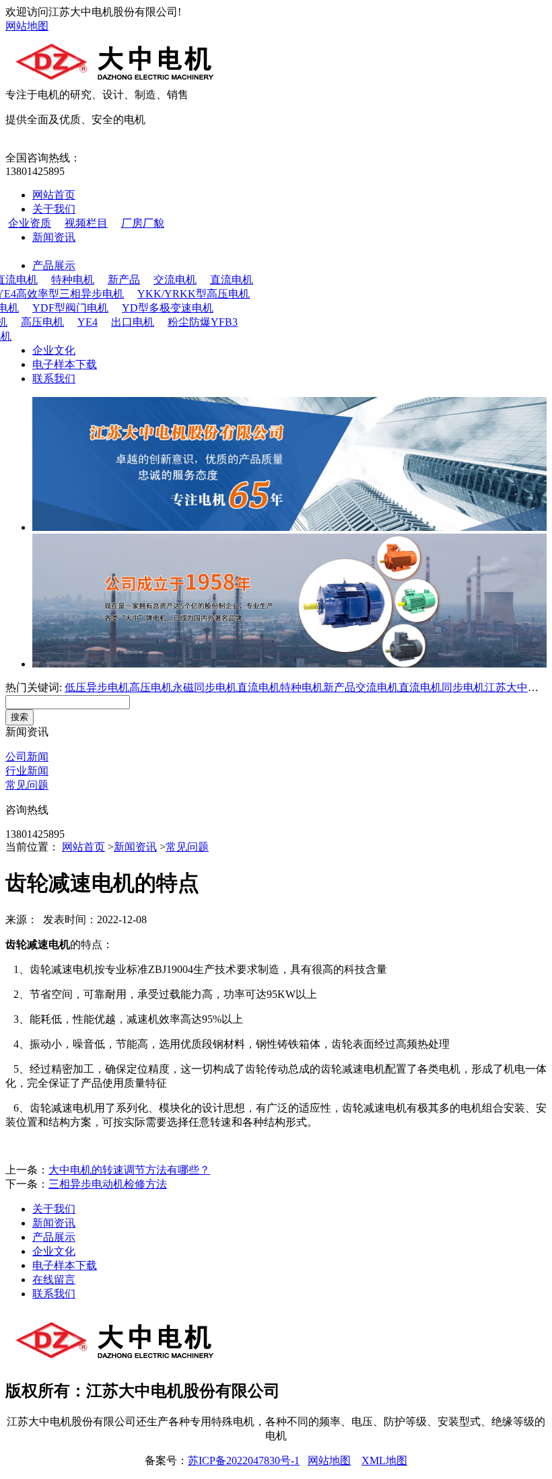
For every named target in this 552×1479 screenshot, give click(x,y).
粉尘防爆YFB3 (203, 322)
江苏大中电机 (517, 687)
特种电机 (72, 279)
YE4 (87, 322)
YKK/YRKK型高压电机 (193, 293)
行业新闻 (26, 771)
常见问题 (26, 785)
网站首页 (53, 195)
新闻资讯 (53, 237)
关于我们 (53, 209)
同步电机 (463, 687)
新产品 (124, 279)
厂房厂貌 (142, 223)
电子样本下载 (64, 364)
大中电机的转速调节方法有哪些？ (129, 1170)
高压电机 (42, 322)
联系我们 (53, 378)
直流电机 (231, 279)
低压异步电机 (97, 687)
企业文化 (53, 350)
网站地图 (26, 26)
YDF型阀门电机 (70, 308)
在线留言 (53, 1279)
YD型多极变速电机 (167, 308)
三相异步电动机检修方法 (107, 1184)
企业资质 (29, 223)
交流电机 (175, 279)
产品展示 (53, 265)
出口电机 (132, 322)
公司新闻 (26, 756)
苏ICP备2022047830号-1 (244, 1460)
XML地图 (384, 1460)
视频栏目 (86, 223)
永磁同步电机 (204, 687)
